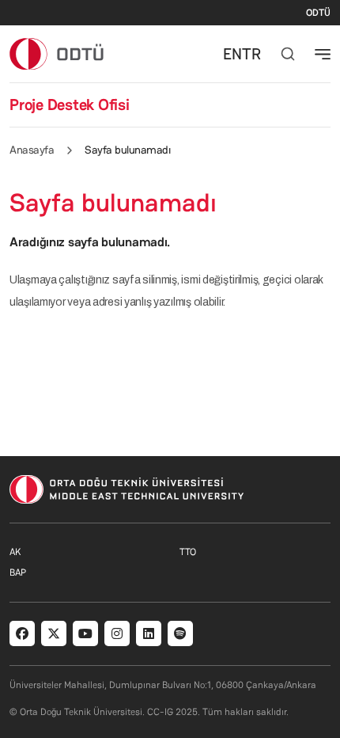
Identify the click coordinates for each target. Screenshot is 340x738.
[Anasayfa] (57, 53)
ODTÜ (318, 12)
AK (15, 552)
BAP (17, 572)
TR (251, 54)
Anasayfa (31, 150)
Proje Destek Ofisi (69, 104)
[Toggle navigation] (323, 54)
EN (232, 54)
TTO (187, 552)
